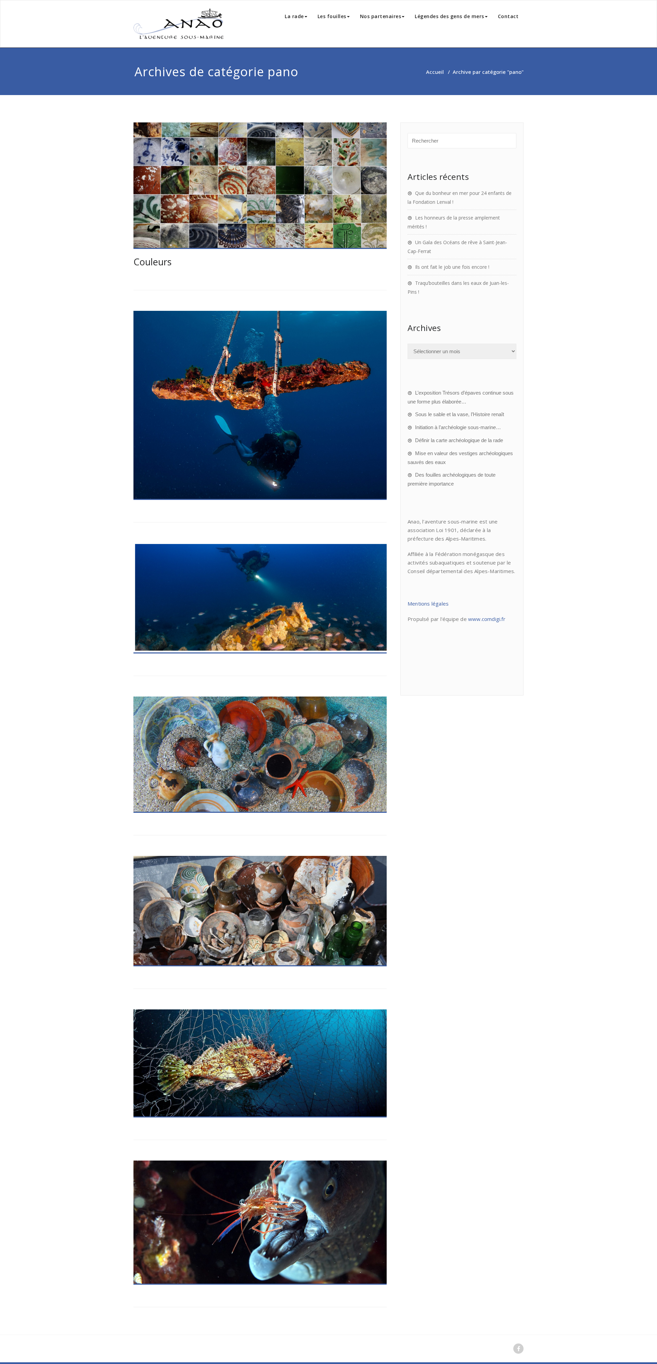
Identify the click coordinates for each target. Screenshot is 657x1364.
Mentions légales (428, 603)
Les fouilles (332, 16)
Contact (508, 16)
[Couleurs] (260, 185)
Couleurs (152, 261)
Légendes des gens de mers (449, 16)
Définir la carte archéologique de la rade (459, 440)
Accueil (435, 71)
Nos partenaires (380, 16)
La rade (294, 16)
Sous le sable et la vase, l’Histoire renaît (459, 414)
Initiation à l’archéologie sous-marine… (458, 427)
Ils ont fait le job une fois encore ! (452, 267)
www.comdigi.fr (486, 618)
